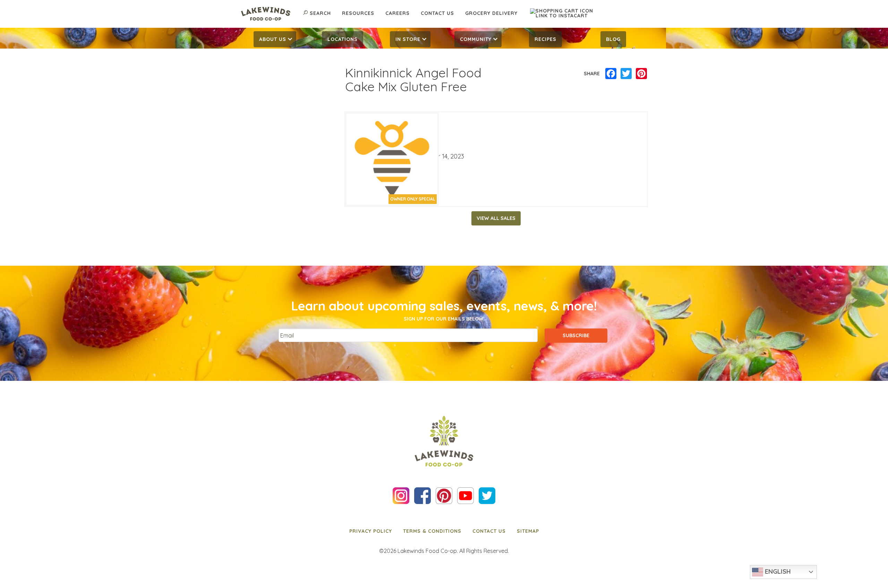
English (777, 571)
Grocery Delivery (491, 13)
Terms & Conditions (432, 531)
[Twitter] (626, 74)
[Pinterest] (641, 74)
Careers (397, 13)
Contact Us (437, 13)
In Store (407, 39)
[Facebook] (610, 74)
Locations (342, 39)
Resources (358, 13)
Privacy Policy (370, 531)
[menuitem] (275, 39)
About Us (272, 39)
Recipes (545, 39)
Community (476, 39)
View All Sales (496, 218)
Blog (613, 39)
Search (320, 13)
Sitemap (528, 531)
